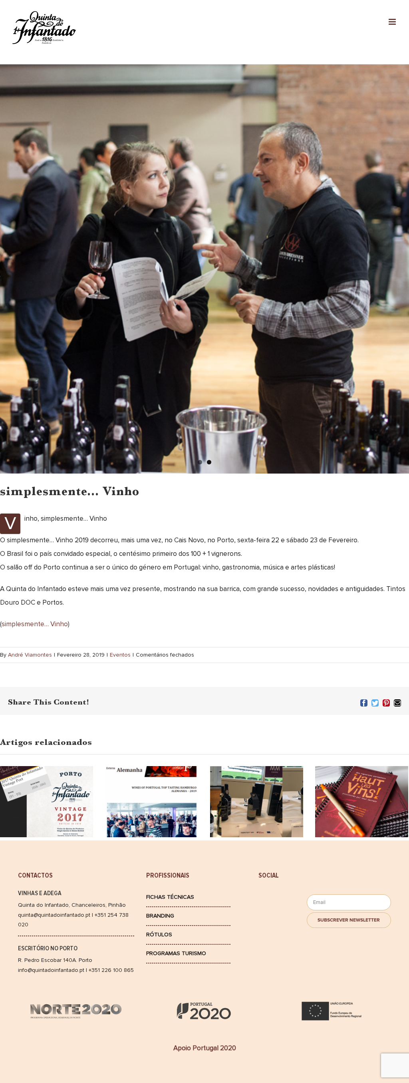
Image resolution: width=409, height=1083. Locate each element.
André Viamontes (30, 654)
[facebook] (268, 899)
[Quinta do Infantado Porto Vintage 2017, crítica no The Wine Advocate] (46, 778)
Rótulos (159, 934)
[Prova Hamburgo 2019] (151, 808)
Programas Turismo (176, 953)
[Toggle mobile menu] (393, 22)
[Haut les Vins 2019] (361, 814)
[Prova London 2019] (256, 808)
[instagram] (268, 913)
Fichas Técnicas (170, 897)
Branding (160, 915)
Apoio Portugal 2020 (204, 1048)
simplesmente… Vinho (35, 624)
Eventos (120, 654)
